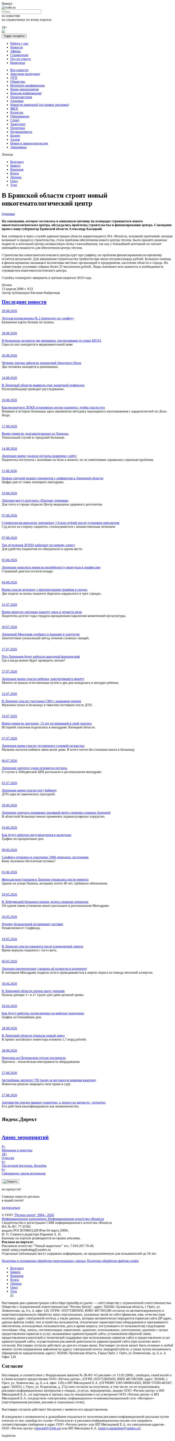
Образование (19, 116)
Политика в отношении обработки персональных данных (44, 1261)
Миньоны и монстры (17, 1148)
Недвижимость (21, 132)
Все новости (19, 70)
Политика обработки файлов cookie (113, 1261)
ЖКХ (14, 108)
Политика (17, 128)
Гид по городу (20, 59)
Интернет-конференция (27, 85)
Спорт (14, 120)
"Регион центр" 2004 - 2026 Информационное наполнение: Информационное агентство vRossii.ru (53, 1217)
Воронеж (16, 169)
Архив (15, 139)
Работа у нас (19, 43)
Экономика (18, 147)
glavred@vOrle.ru (47, 1428)
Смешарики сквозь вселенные (24, 1171)
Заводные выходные (25, 74)
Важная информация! (26, 93)
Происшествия (21, 97)
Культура (16, 112)
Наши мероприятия (24, 89)
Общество (17, 81)
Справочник (19, 55)
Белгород (17, 162)
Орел (14, 181)
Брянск (15, 165)
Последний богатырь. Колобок (24, 1163)
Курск (14, 173)
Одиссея (8, 1156)
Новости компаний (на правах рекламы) (39, 105)
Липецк (16, 177)
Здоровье (16, 101)
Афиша (15, 51)
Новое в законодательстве (29, 143)
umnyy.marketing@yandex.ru (119, 1428)
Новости (16, 47)
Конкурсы (17, 63)
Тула (13, 185)
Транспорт (18, 124)
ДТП (13, 78)
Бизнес (15, 135)
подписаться (11, 1207)
